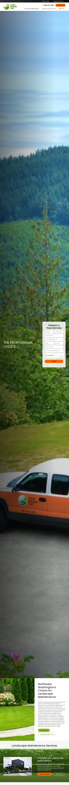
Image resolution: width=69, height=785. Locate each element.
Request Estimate (44, 774)
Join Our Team (45, 1)
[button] (31, 9)
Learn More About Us (46, 734)
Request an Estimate (58, 1)
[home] (10, 7)
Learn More (59, 774)
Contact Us (60, 5)
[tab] (30, 751)
